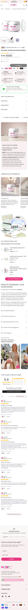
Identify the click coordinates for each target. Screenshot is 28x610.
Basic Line (8, 8)
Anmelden (11, 559)
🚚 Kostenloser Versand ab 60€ (14, 2)
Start (2, 8)
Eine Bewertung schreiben (14, 391)
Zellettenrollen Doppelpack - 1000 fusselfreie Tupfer (18, 257)
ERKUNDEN (3, 207)
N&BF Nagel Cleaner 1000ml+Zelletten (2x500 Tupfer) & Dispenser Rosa (18, 268)
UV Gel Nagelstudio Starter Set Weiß (17, 248)
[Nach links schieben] (2, 23)
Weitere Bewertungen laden (14, 514)
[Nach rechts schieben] (25, 23)
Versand (6, 56)
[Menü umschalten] (1, 5)
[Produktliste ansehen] (17, 366)
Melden (8, 416)
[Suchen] (24, 5)
